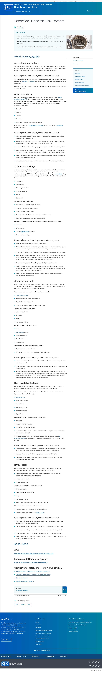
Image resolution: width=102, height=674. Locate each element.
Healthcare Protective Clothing (43, 633)
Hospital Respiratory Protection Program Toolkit (80, 622)
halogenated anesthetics (36, 125)
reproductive (59, 125)
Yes (17, 604)
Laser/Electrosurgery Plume (24, 581)
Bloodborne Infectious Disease (82, 85)
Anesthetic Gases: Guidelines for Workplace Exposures (32, 571)
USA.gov (98, 670)
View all (38, 644)
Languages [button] (49, 657)
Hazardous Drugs (21, 578)
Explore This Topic (22, 11)
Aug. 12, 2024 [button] (20, 28)
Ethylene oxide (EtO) (22, 295)
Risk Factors (77, 73)
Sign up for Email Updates (43, 650)
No (29, 604)
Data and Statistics (73, 631)
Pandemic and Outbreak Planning (77, 625)
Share (64, 596)
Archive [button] (63, 657)
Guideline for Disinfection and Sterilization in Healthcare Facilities (34, 553)
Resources (75, 64)
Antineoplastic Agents (80, 76)
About (37, 622)
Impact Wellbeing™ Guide (42, 638)
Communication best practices (42, 636)
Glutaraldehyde (20, 397)
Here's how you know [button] (87, 1)
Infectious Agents (79, 79)
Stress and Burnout (79, 82)
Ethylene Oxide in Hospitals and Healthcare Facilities (30, 562)
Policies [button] (35, 657)
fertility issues (40, 512)
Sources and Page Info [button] (23, 596)
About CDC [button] (21, 657)
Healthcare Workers (25, 7)
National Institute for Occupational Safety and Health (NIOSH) (33, 4)
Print (59, 596)
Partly (23, 604)
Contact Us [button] (5, 657)
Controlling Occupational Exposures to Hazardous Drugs (33, 575)
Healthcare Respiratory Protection (43, 630)
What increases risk (78, 61)
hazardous (59, 174)
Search (91, 11)
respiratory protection (28, 81)
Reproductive (20, 332)
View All (5, 640)
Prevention (38, 627)
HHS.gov (93, 670)
